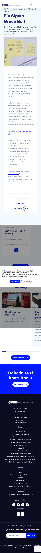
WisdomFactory (20, 548)
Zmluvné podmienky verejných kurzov (20, 494)
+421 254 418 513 (21, 409)
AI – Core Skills (20, 431)
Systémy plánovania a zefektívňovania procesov (20, 459)
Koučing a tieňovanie (20, 483)
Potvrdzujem (15, 281)
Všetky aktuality (18, 357)
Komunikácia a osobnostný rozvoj (20, 454)
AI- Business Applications (20, 434)
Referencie (20, 492)
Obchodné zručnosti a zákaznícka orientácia (20, 451)
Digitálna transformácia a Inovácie (20, 462)
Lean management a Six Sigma (20, 442)
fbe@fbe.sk (22, 411)
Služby (20, 478)
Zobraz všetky (20, 203)
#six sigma (22, 9)
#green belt (14, 9)
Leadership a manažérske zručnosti (20, 440)
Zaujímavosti (20, 489)
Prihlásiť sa (31, 536)
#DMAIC (6, 9)
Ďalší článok (17, 208)
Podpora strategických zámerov (20, 475)
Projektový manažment (20, 445)
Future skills (20, 448)
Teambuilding (20, 480)
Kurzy (20, 472)
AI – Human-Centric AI (20, 437)
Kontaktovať (18, 384)
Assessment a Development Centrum (20, 486)
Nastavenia (26, 281)
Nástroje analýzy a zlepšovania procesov (20, 456)
